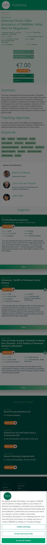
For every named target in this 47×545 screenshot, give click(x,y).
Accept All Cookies (23, 541)
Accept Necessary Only (23, 534)
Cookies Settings (23, 527)
